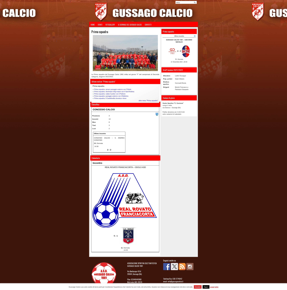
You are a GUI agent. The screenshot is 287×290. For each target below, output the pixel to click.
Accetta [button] (197, 287)
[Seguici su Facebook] (166, 266)
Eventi (100, 24)
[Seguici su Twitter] (174, 266)
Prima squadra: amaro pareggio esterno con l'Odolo (112, 89)
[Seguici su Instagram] (190, 266)
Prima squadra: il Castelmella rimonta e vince (110, 98)
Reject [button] (206, 287)
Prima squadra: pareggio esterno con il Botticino (111, 96)
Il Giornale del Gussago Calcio (130, 24)
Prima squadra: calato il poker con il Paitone (109, 94)
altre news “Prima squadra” (148, 100)
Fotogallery (110, 24)
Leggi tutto (214, 287)
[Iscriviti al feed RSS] (182, 266)
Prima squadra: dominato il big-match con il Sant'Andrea (114, 91)
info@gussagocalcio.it (175, 281)
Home (93, 24)
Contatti (148, 24)
